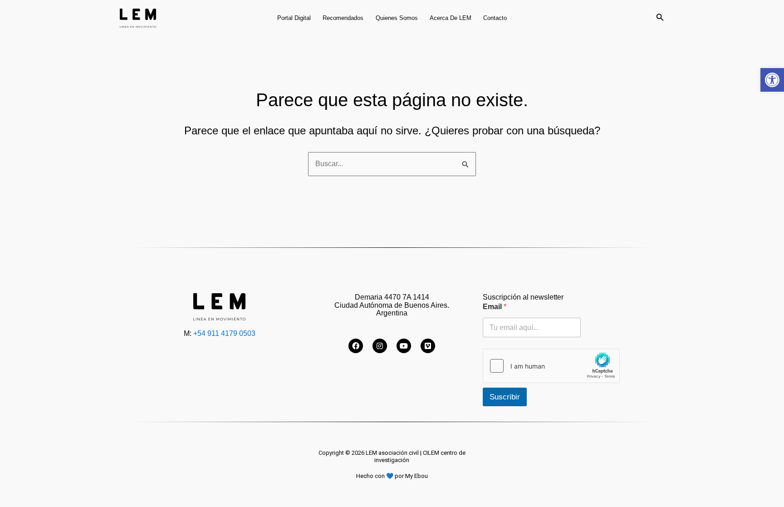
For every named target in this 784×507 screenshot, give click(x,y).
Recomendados (343, 18)
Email (494, 306)
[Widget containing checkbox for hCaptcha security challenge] (551, 366)
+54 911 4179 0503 (224, 333)
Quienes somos (397, 18)
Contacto (495, 18)
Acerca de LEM (450, 18)
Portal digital (294, 18)
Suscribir (505, 397)
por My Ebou (411, 476)
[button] (772, 80)
